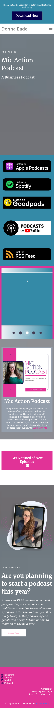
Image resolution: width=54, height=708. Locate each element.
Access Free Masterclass (40, 694)
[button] (50, 29)
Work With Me (40, 427)
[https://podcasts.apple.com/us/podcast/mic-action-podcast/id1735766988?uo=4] (27, 166)
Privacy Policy (42, 703)
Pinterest (8, 683)
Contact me (46, 688)
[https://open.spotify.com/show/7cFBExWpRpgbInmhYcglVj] (27, 184)
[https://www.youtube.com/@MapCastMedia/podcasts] (27, 228)
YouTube (8, 680)
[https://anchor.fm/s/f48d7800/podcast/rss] (27, 254)
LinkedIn (8, 677)
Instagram (9, 674)
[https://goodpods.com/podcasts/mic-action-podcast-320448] (27, 203)
